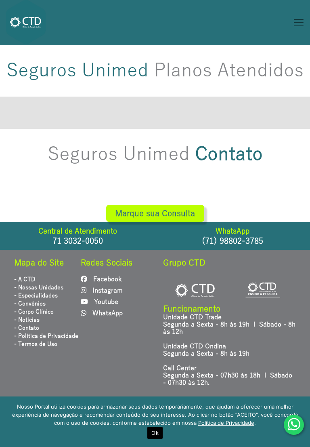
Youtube (105, 302)
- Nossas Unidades (38, 288)
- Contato (26, 328)
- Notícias (27, 320)
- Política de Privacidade (46, 336)
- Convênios (30, 304)
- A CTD (24, 279)
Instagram (106, 290)
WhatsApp (106, 313)
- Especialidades (36, 296)
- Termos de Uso (35, 344)
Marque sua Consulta (155, 213)
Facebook (106, 279)
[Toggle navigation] (181, 23)
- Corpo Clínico (34, 312)
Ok (155, 433)
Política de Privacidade (226, 423)
